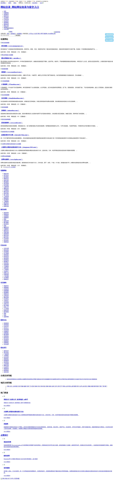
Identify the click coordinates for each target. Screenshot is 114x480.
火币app (30, 33)
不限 (8, 386)
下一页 (11, 167)
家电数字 (6, 261)
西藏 (89, 386)
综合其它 (6, 21)
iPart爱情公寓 (51, 33)
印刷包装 (6, 274)
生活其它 (6, 298)
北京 (11, 386)
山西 (72, 386)
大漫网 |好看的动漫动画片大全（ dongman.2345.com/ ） (19, 147)
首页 (5, 11)
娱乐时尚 (6, 224)
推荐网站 (6, 22)
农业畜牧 (6, 251)
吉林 (52, 386)
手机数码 (6, 190)
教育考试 (6, 337)
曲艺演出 (6, 237)
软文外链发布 (109, 37)
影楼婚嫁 (6, 290)
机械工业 (6, 272)
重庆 (16, 386)
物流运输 (6, 250)
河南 (41, 386)
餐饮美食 (6, 297)
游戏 (5, 225)
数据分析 (6, 173)
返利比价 (6, 350)
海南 (36, 386)
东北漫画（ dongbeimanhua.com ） (13, 98)
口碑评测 (6, 186)
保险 (5, 315)
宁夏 (100, 386)
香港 (97, 386)
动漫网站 (19, 33)
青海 (64, 386)
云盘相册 (6, 363)
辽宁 (61, 386)
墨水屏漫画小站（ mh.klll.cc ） (11, 58)
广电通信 (6, 269)
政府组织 (6, 370)
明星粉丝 (6, 214)
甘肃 (27, 386)
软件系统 (6, 185)
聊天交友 (6, 235)
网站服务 (6, 181)
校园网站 (6, 341)
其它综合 (6, 352)
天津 (19, 386)
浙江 (86, 386)
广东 (30, 386)
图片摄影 (6, 222)
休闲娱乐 (6, 14)
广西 (103, 386)
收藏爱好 (6, 217)
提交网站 (3, 3)
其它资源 (6, 183)
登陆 (14, 3)
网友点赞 (6, 26)
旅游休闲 (6, 212)
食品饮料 (6, 258)
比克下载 (37, 33)
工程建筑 (6, 266)
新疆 (94, 386)
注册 (9, 3)
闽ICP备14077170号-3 (8, 478)
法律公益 (6, 303)
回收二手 (6, 307)
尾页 (14, 167)
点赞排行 (4, 435)
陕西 (75, 386)
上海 (13, 386)
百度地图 (16, 478)
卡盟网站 (6, 355)
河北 (39, 386)
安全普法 (6, 339)
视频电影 (6, 242)
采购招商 (6, 264)
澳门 (106, 386)
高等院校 (6, 324)
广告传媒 (6, 276)
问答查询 (6, 289)
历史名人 (6, 328)
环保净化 (6, 263)
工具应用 (6, 196)
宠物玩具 (6, 294)
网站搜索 (18, 35)
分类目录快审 (109, 34)
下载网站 (6, 201)
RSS (41, 3)
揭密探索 (6, 233)
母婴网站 (6, 287)
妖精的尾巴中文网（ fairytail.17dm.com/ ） (15, 135)
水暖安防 (6, 268)
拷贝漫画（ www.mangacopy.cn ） (12, 46)
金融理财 (6, 316)
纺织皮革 (6, 256)
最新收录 (6, 24)
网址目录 (6, 191)
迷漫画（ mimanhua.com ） (10, 110)
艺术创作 (6, 238)
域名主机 (6, 180)
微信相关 (6, 203)
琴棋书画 (6, 232)
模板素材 (6, 198)
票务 (5, 313)
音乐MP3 (6, 240)
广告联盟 (6, 354)
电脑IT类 (6, 204)
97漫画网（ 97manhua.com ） (11, 84)
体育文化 (6, 230)
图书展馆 (6, 334)
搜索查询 (6, 368)
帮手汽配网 (43, 33)
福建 (25, 386)
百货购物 (6, 302)
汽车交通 (6, 248)
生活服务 (6, 17)
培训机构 (6, 323)
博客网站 (6, 359)
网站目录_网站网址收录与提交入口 (20, 7)
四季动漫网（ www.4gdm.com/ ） (12, 159)
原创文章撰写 (109, 40)
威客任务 (6, 188)
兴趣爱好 (6, 229)
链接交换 (6, 206)
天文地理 (6, 344)
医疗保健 (6, 305)
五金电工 (6, 271)
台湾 (80, 386)
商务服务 (6, 255)
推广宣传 (6, 194)
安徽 (22, 386)
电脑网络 (6, 13)
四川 (78, 386)
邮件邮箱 (6, 311)
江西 (58, 386)
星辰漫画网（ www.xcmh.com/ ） (12, 122)
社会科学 (6, 367)
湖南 (47, 386)
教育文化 (6, 16)
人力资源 (6, 308)
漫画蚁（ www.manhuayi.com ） (12, 72)
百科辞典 (6, 329)
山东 (66, 386)
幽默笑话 (6, 227)
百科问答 (6, 372)
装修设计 (6, 279)
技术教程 (6, 199)
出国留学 (6, 331)
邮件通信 (6, 177)
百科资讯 (6, 362)
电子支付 (6, 175)
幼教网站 (6, 342)
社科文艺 (6, 326)
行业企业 (6, 19)
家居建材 (6, 292)
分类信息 (6, 295)
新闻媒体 (6, 360)
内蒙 (92, 386)
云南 (83, 386)
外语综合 (6, 336)
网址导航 (6, 193)
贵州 (33, 386)
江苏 (55, 386)
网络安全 (6, 178)
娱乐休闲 (4, 209)
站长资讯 (34, 3)
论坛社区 (6, 357)
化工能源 (6, 253)
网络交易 (6, 365)
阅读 (5, 219)
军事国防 (6, 333)
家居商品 (6, 259)
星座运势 (6, 220)
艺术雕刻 (6, 277)
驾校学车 (6, 285)
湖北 (44, 386)
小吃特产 (6, 300)
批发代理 (6, 310)
